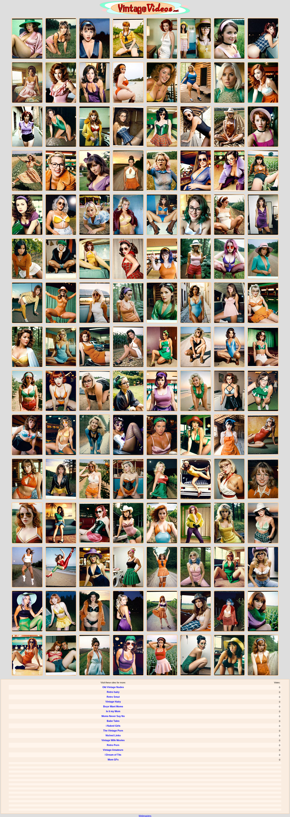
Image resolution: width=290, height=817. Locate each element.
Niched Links (113, 735)
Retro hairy (113, 692)
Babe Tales (113, 721)
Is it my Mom (113, 711)
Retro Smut (113, 697)
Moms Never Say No (113, 716)
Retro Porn (113, 745)
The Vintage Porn (113, 730)
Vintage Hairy (113, 701)
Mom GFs (113, 759)
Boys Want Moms (113, 706)
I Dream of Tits (113, 754)
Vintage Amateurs (113, 750)
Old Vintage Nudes (113, 687)
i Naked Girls (113, 726)
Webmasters (145, 815)
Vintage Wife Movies (113, 740)
